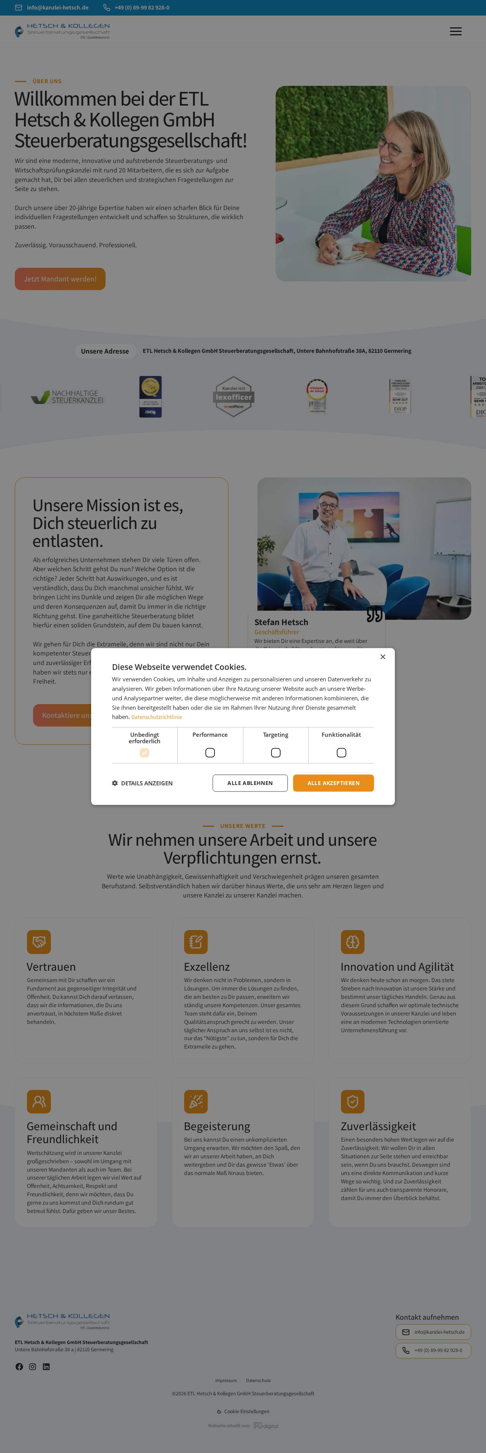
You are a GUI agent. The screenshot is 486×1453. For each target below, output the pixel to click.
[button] (142, 783)
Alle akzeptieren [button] (334, 783)
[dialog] (243, 726)
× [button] (382, 657)
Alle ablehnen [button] (250, 783)
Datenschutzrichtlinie (156, 716)
